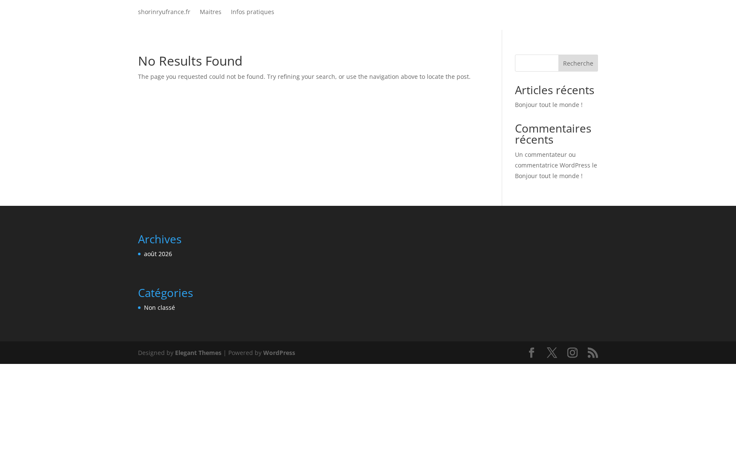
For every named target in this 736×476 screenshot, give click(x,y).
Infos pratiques (252, 12)
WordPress (279, 353)
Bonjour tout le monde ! (549, 105)
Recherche (578, 63)
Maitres (210, 12)
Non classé (159, 307)
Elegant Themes (198, 353)
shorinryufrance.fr (164, 12)
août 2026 (158, 254)
